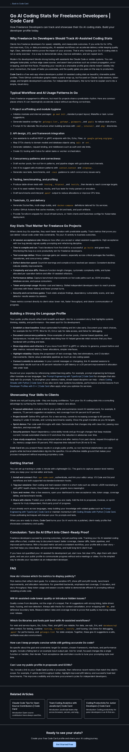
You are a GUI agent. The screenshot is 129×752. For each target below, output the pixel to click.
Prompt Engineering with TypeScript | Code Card (70, 376)
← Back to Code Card (19, 4)
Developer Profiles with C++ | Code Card (29, 386)
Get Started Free (64, 744)
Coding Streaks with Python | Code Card (96, 512)
